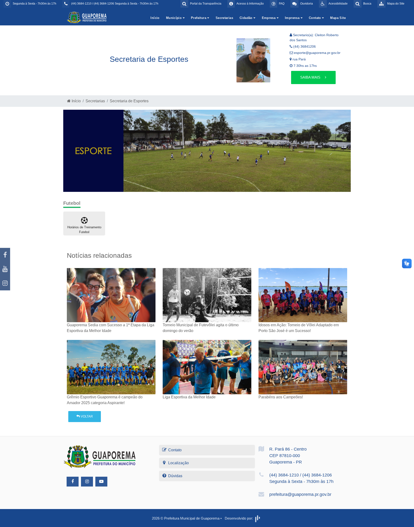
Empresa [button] (269, 18)
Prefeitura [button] (199, 18)
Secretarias (224, 18)
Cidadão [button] (246, 18)
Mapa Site (338, 18)
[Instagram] (5, 283)
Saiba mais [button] (310, 77)
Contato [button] (315, 18)
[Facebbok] (73, 482)
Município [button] (174, 18)
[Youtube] (5, 269)
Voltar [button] (86, 416)
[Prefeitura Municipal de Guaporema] (87, 17)
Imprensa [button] (293, 18)
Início (154, 18)
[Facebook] (5, 255)
